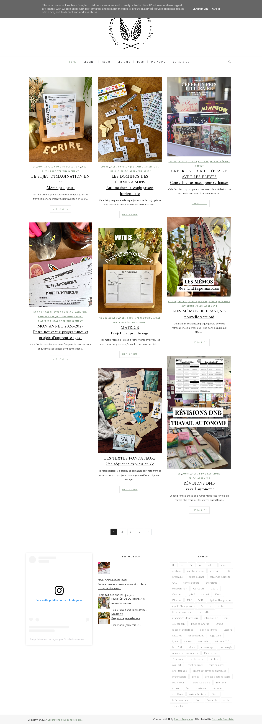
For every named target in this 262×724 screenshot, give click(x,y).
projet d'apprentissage (217, 676)
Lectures (177, 635)
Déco (218, 594)
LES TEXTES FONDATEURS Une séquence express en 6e (130, 461)
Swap (215, 694)
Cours (41, 167)
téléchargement (68, 171)
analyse (176, 570)
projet (199, 166)
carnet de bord (191, 582)
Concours (198, 588)
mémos (213, 301)
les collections (196, 635)
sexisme (217, 688)
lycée (175, 641)
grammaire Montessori (185, 617)
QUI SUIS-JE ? (181, 62)
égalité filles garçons (183, 606)
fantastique (224, 606)
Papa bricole (210, 653)
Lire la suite (60, 209)
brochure (177, 576)
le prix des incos (208, 629)
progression (71, 167)
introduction (211, 617)
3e (34, 167)
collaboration (179, 588)
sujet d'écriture (197, 694)
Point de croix (194, 664)
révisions (152, 167)
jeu (132, 167)
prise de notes (217, 664)
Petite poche (197, 658)
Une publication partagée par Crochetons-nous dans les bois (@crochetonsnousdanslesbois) (83, 639)
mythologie (226, 647)
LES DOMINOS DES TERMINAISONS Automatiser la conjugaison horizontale (129, 185)
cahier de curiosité (220, 576)
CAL (174, 582)
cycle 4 (50, 167)
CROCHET (89, 62)
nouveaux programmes (185, 653)
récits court (178, 682)
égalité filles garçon (220, 600)
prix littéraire (220, 161)
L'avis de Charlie (200, 623)
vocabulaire (178, 705)
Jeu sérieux (178, 623)
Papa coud (178, 658)
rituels (114, 171)
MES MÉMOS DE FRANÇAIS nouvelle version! (199, 314)
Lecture (203, 161)
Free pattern (205, 611)
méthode (224, 301)
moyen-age (207, 647)
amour (224, 564)
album (211, 564)
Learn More (201, 8)
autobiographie (195, 570)
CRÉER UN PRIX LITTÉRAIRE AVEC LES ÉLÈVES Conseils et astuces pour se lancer (199, 177)
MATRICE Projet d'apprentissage (130, 330)
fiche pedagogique (141, 318)
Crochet (177, 594)
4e (182, 564)
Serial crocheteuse (196, 688)
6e (42, 312)
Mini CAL (177, 647)
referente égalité (201, 682)
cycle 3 (114, 167)
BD (228, 570)
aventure (215, 570)
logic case (215, 635)
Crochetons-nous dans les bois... (65, 719)
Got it (216, 8)
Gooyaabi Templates (223, 719)
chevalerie (211, 582)
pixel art (176, 664)
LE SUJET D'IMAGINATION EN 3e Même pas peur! (60, 182)
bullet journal (196, 576)
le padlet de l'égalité (182, 629)
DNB (58, 167)
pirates (214, 658)
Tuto (198, 700)
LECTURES (124, 62)
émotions (206, 606)
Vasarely (212, 700)
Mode (192, 647)
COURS (106, 62)
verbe (147, 171)
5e (38, 312)
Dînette (176, 600)
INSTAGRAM (158, 62)
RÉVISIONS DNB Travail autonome (199, 486)
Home (72, 62)
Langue (140, 167)
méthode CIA (221, 641)
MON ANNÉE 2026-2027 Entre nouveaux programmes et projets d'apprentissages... (60, 332)
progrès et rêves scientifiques (209, 670)
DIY (189, 600)
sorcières (177, 694)
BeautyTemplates (183, 719)
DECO (140, 62)
